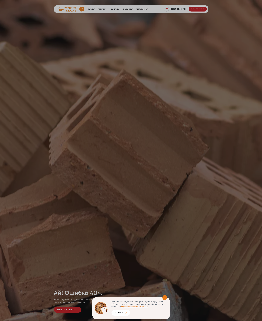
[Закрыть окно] (164, 297)
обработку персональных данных (134, 307)
